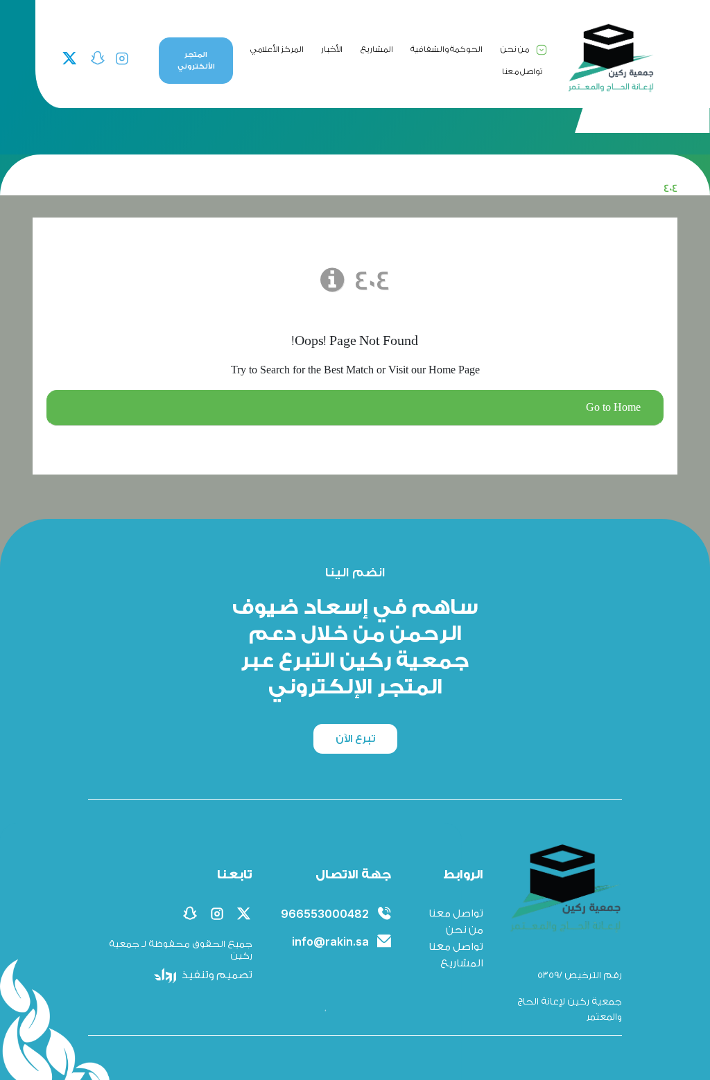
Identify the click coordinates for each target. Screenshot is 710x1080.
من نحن (515, 49)
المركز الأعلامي (277, 49)
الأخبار (332, 49)
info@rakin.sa (330, 941)
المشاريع (377, 49)
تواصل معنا (522, 71)
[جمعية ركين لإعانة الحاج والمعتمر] (610, 58)
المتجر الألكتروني (196, 61)
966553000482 (325, 914)
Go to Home (613, 408)
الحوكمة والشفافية (446, 49)
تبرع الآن (355, 739)
